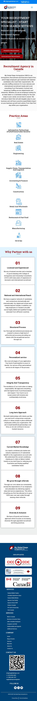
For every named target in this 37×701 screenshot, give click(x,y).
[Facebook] (15, 687)
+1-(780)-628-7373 (25, 2)
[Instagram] (18, 687)
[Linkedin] (21, 687)
